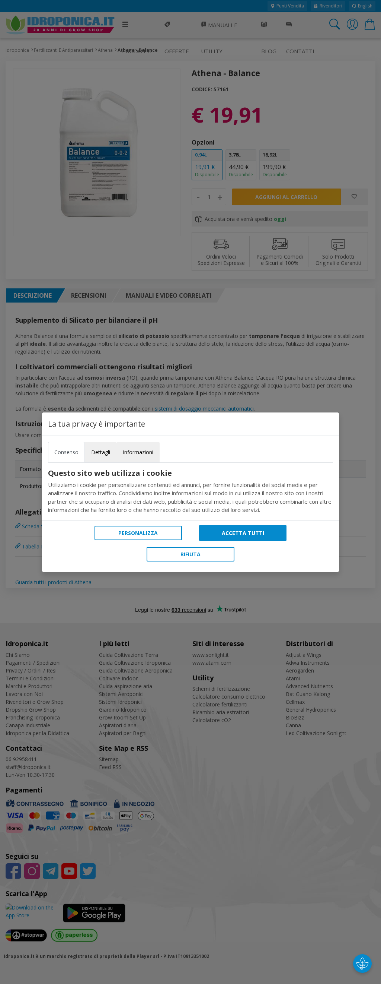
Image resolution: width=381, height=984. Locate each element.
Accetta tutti (243, 533)
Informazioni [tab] (138, 452)
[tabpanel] (190, 491)
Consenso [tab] (66, 452)
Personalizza (138, 533)
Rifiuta (190, 554)
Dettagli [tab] (100, 452)
